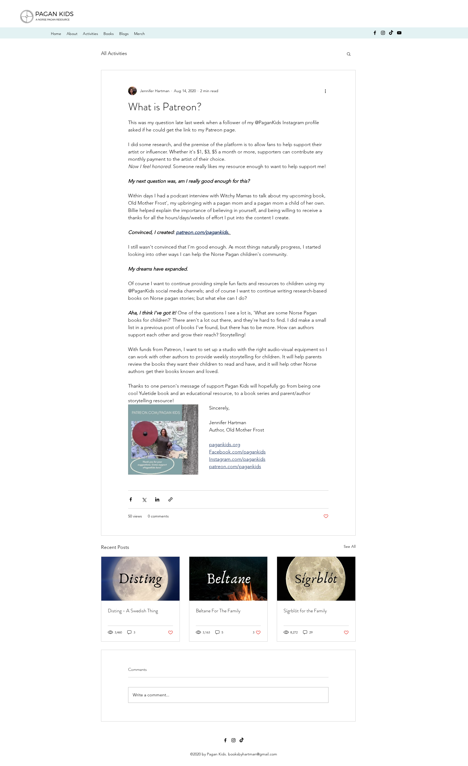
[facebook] (375, 33)
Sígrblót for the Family (305, 610)
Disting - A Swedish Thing (133, 610)
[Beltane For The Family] (228, 579)
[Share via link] (170, 499)
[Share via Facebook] (130, 499)
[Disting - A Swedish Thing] (140, 579)
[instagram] (383, 33)
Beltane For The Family (218, 610)
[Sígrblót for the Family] (316, 579)
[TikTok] (391, 33)
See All (350, 546)
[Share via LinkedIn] (157, 499)
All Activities (114, 53)
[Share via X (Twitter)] (144, 499)
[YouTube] (399, 33)
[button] (348, 54)
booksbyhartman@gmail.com (252, 754)
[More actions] (325, 91)
